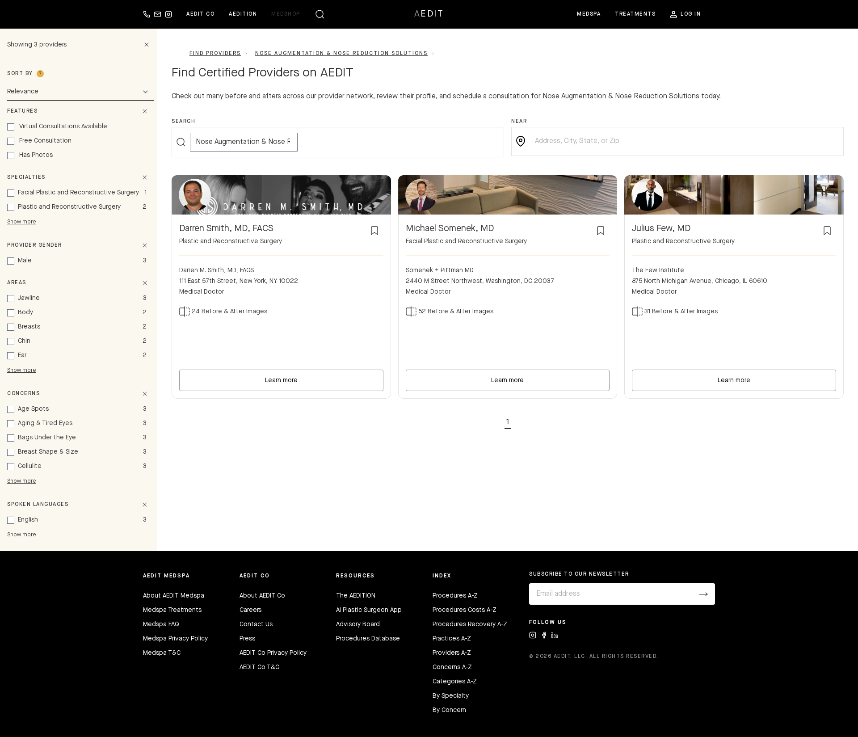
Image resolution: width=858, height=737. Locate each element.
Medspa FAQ (161, 624)
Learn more (281, 380)
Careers (250, 610)
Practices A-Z (452, 639)
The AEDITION (355, 596)
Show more (21, 222)
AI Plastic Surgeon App (369, 610)
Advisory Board (358, 624)
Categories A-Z (455, 681)
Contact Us (256, 624)
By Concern (449, 710)
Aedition (243, 14)
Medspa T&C (162, 653)
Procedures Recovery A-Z (470, 624)
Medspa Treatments (172, 610)
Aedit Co (200, 14)
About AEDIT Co (262, 596)
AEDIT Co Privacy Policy (273, 653)
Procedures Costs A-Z (464, 610)
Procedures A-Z (455, 596)
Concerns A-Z (452, 667)
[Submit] (703, 594)
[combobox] (685, 141)
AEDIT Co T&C (259, 667)
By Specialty (451, 696)
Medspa (589, 14)
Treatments (635, 14)
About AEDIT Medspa (173, 596)
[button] (508, 420)
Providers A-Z (452, 653)
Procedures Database (368, 639)
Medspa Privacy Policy (175, 639)
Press (247, 639)
